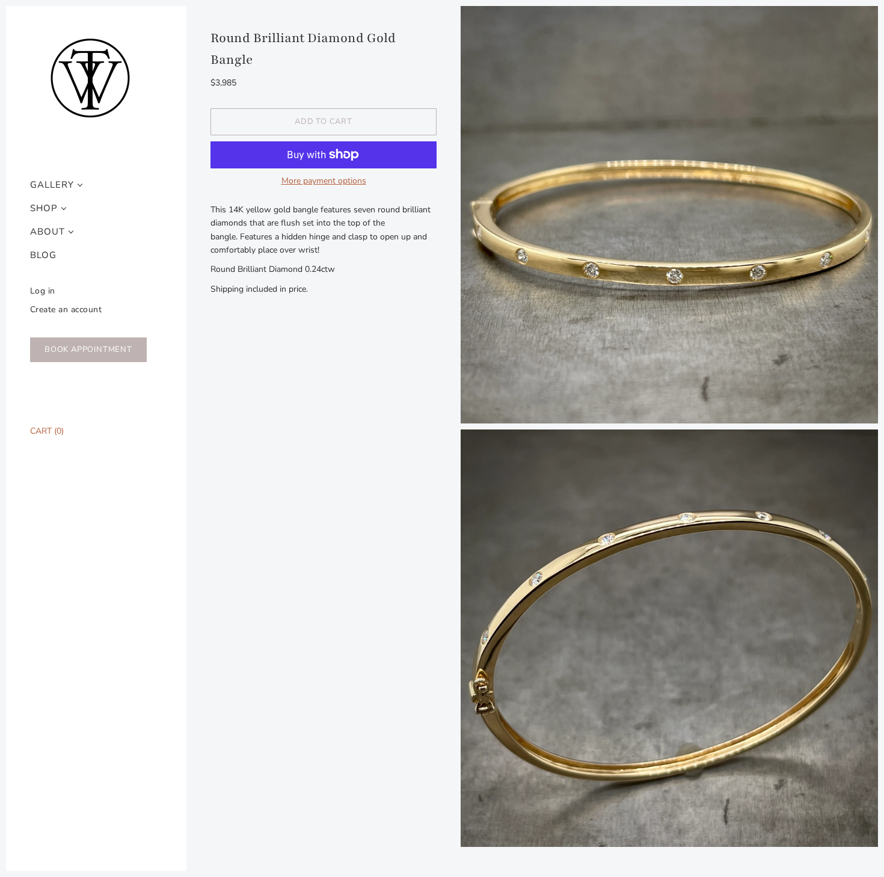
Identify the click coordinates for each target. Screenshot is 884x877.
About (47, 232)
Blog (43, 255)
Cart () (47, 431)
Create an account (66, 309)
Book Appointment (88, 349)
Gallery (52, 185)
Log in (42, 291)
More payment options (323, 181)
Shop (44, 208)
